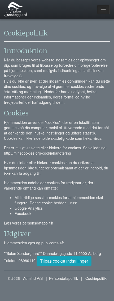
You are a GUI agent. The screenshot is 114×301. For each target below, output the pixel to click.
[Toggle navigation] (103, 9)
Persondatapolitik (63, 278)
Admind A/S (33, 278)
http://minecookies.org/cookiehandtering (37, 153)
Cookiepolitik (96, 278)
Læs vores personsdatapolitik (28, 223)
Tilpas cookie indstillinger (64, 261)
